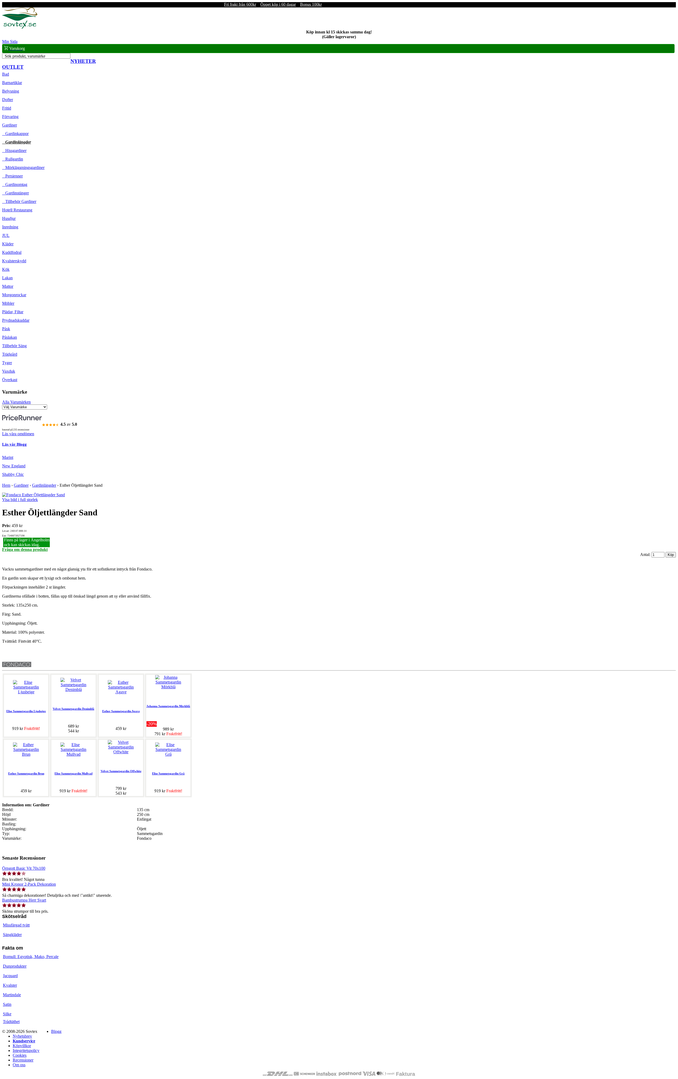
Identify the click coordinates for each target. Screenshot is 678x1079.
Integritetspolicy (26, 1050)
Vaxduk (8, 371)
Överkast (9, 379)
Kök (6, 269)
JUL (6, 235)
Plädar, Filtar (12, 312)
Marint (7, 457)
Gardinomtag (14, 184)
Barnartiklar (12, 82)
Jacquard (10, 975)
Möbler (8, 303)
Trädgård (9, 354)
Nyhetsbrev (22, 1036)
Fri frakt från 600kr (240, 4)
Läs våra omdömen (18, 434)
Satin (7, 1004)
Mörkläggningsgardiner (23, 167)
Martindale (12, 995)
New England (13, 466)
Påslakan (9, 337)
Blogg (56, 1031)
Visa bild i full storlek (20, 499)
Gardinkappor (15, 133)
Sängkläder (12, 934)
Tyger (7, 362)
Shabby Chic (13, 474)
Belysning (10, 91)
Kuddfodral (11, 252)
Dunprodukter (14, 966)
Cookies (19, 1055)
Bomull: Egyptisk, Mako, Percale (31, 956)
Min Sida (9, 41)
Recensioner (23, 1060)
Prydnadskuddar (15, 320)
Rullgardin (12, 159)
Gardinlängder (16, 142)
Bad (5, 74)
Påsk (6, 329)
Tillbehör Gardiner (19, 201)
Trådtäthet (11, 1021)
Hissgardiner (14, 150)
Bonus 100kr (311, 4)
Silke (7, 1014)
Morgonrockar (14, 295)
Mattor (7, 286)
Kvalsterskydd (14, 261)
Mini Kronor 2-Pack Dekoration (29, 884)
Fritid (6, 108)
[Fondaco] (16, 665)
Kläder (8, 244)
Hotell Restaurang (17, 210)
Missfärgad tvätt (16, 925)
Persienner (12, 176)
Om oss (19, 1065)
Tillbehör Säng (14, 345)
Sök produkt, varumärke (25, 56)
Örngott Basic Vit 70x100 (23, 868)
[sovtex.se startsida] (19, 27)
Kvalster (10, 985)
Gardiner (9, 125)
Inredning (10, 227)
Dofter (7, 99)
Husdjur (9, 218)
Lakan (7, 278)
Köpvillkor (22, 1045)
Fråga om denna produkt (25, 549)
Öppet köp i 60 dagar (278, 4)
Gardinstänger (15, 193)
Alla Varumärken (16, 402)
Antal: (646, 554)
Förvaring (10, 116)
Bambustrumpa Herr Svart (24, 900)
